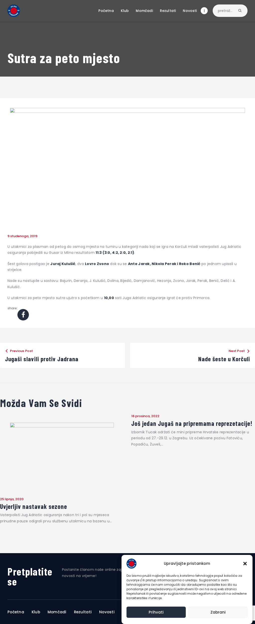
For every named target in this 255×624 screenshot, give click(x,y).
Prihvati (156, 612)
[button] (245, 563)
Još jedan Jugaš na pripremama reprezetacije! (192, 423)
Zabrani (218, 612)
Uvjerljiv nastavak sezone (33, 506)
